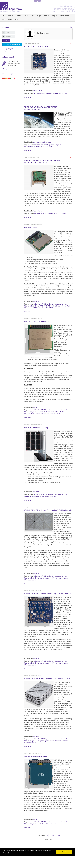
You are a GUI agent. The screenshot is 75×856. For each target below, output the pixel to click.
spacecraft (51, 93)
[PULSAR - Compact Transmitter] (39, 339)
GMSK (46, 308)
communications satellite (32, 147)
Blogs (39, 16)
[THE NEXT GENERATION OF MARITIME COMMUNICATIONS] (39, 120)
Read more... (28, 97)
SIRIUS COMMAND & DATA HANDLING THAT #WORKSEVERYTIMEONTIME (42, 161)
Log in (7, 40)
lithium (48, 824)
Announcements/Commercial (42, 142)
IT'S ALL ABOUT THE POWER (36, 46)
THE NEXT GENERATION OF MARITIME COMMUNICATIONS (40, 108)
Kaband (27, 414)
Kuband (58, 412)
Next (52, 835)
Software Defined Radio (63, 306)
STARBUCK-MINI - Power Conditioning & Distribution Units (47, 678)
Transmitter (51, 414)
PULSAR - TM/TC (31, 227)
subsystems (43, 93)
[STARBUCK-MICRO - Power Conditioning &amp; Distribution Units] (39, 522)
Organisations (64, 16)
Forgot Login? (8, 49)
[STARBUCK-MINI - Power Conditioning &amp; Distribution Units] (39, 694)
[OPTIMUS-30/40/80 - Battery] (39, 774)
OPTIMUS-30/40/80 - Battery (35, 756)
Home (3, 16)
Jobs (32, 16)
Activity (18, 16)
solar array (54, 496)
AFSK (52, 308)
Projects (54, 16)
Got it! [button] (64, 852)
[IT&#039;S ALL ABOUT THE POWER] (39, 61)
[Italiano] (11, 78)
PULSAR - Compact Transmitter (36, 321)
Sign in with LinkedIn (13, 44)
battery (42, 824)
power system (44, 496)
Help (16, 19)
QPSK (58, 414)
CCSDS (36, 308)
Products (46, 16)
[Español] (6, 78)
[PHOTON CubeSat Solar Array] (39, 446)
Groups (26, 16)
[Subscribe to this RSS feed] (71, 27)
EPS (36, 93)
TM (46, 306)
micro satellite (58, 304)
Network (10, 16)
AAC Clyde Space (61, 93)
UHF (41, 308)
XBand (64, 412)
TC (49, 306)
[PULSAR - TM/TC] (39, 242)
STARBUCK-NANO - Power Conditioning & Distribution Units (47, 593)
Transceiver (28, 308)
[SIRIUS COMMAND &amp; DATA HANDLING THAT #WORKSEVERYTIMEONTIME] (39, 177)
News (10, 19)
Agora (3, 19)
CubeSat (37, 304)
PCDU (52, 578)
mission (37, 145)
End (59, 835)
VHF (53, 306)
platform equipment (55, 145)
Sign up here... (6, 69)
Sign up (6, 51)
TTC (41, 306)
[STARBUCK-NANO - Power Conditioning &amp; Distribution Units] (39, 611)
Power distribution (30, 580)
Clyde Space (35, 306)
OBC (45, 214)
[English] (3, 78)
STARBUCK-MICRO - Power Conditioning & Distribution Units (48, 510)
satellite (50, 214)
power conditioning (62, 578)
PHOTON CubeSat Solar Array (36, 427)
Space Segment (38, 91)
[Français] (14, 78)
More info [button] (6, 853)
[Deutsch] (9, 78)
